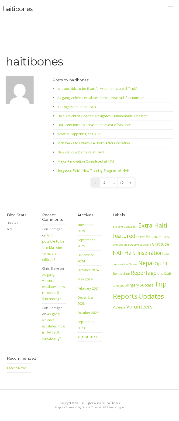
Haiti (130, 252)
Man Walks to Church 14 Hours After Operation (93, 143)
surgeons (118, 285)
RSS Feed (108, 407)
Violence (119, 307)
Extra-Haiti (152, 225)
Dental (128, 226)
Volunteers (139, 306)
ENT (135, 226)
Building (118, 226)
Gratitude (160, 244)
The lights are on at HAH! (76, 107)
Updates (151, 296)
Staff (167, 273)
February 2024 (88, 288)
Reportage (143, 272)
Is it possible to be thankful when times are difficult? (97, 88)
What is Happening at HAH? (79, 134)
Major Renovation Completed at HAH (86, 161)
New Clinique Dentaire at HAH (80, 152)
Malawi (133, 264)
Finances (154, 236)
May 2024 (84, 279)
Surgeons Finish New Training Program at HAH (93, 170)
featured (124, 236)
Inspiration (150, 253)
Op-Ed (161, 263)
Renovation (121, 273)
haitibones (18, 9)
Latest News (17, 368)
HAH (118, 252)
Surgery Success (139, 285)
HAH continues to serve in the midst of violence (94, 125)
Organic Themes (91, 407)
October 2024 (88, 270)
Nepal (146, 263)
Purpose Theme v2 (66, 407)
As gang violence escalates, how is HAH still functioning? (100, 97)
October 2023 (88, 312)
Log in (120, 407)
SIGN (160, 274)
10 (122, 182)
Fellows (140, 237)
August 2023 (87, 337)
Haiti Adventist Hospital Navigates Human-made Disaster (102, 116)
